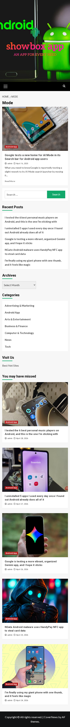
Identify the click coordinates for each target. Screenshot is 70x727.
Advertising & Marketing (19, 305)
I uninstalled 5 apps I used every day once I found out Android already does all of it (34, 230)
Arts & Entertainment (18, 319)
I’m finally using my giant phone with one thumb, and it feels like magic (33, 262)
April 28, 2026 (22, 438)
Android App (11, 147)
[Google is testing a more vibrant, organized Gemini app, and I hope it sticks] (35, 535)
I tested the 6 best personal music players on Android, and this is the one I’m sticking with (31, 219)
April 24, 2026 (22, 700)
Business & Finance (16, 326)
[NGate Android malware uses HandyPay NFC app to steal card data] (35, 601)
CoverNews (51, 717)
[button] (5, 86)
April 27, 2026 (22, 504)
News (8, 339)
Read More (10, 181)
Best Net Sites (10, 365)
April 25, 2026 (22, 635)
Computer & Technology (19, 332)
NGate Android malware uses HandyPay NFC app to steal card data (33, 251)
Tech (8, 346)
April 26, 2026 (22, 569)
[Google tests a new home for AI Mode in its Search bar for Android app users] (35, 129)
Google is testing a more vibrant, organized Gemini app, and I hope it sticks (35, 241)
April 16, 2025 (22, 163)
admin (9, 163)
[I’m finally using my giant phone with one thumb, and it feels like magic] (35, 666)
